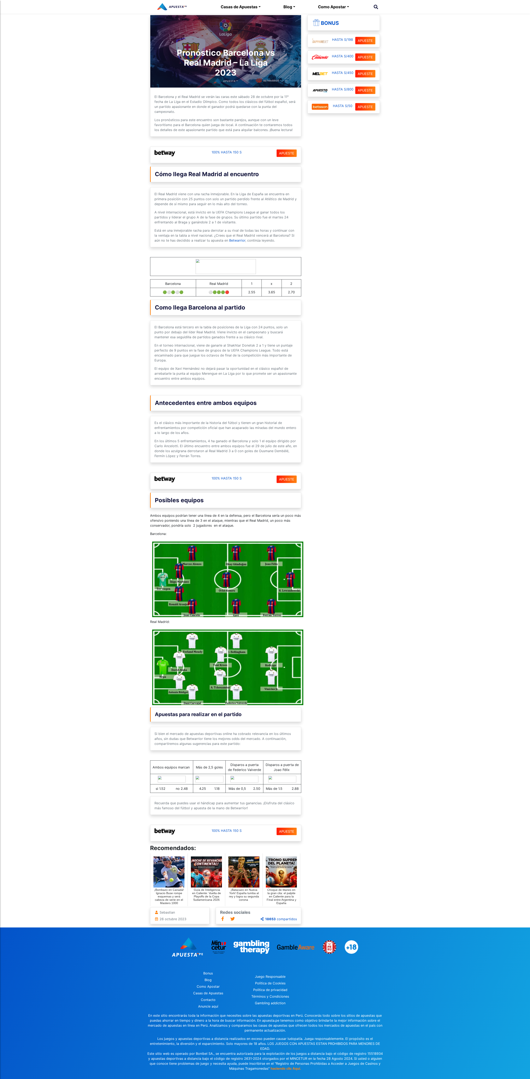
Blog (287, 6)
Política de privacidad (270, 990)
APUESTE (286, 153)
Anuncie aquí (208, 1006)
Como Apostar (332, 6)
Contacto (208, 1000)
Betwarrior (237, 240)
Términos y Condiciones (270, 996)
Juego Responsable (270, 976)
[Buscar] (376, 7)
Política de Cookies (270, 983)
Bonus (330, 23)
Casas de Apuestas (239, 6)
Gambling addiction (270, 1003)
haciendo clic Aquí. (286, 1068)
